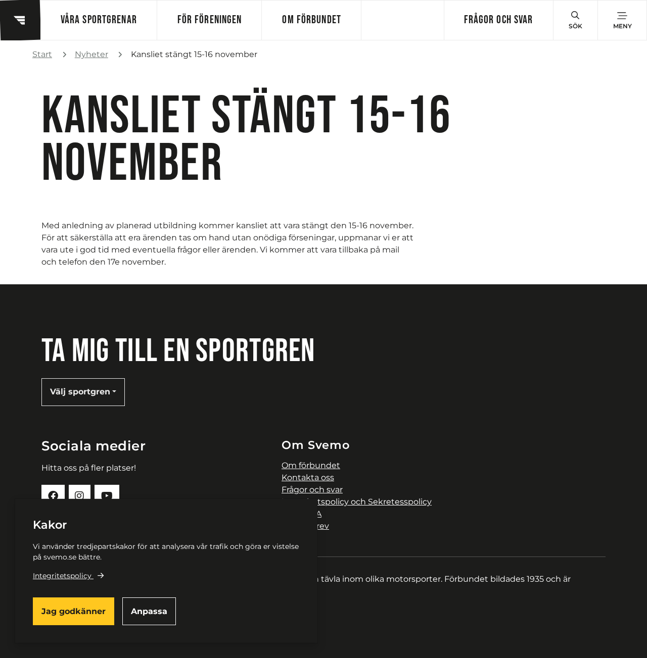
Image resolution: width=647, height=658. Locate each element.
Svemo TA (301, 514)
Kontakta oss (308, 477)
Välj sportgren (80, 391)
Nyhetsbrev (305, 526)
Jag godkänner (73, 611)
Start (42, 54)
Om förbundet (311, 20)
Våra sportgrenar (99, 20)
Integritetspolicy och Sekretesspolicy (357, 502)
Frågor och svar (498, 20)
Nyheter (91, 54)
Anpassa (149, 611)
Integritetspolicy (62, 575)
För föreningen (209, 20)
